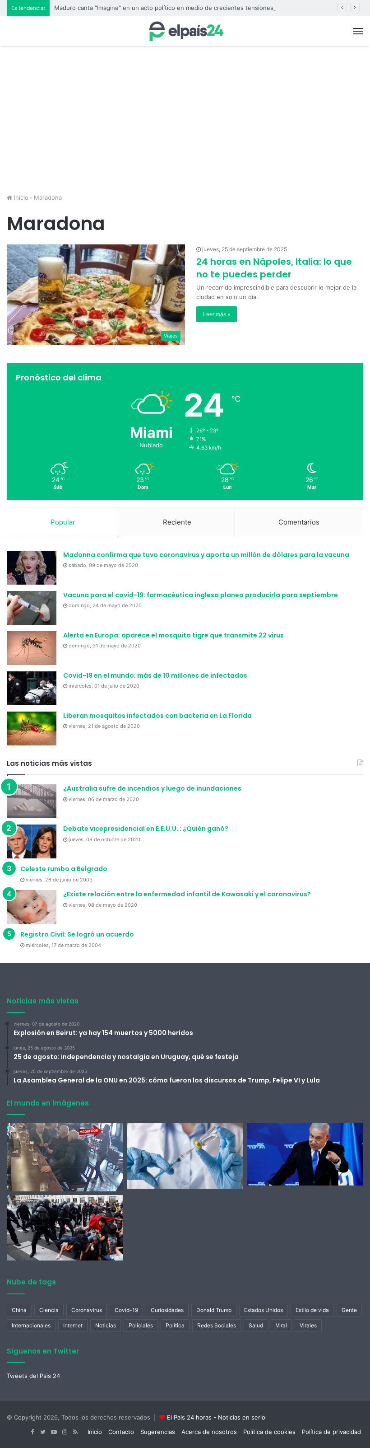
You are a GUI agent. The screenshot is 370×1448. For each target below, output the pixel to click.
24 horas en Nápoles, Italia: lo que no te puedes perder (274, 268)
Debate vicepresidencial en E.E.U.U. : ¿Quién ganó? (145, 828)
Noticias (105, 1325)
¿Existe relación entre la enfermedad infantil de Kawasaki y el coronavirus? (187, 894)
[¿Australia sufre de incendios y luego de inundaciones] (31, 801)
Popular (63, 522)
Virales (308, 1325)
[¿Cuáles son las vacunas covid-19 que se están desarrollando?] (185, 1156)
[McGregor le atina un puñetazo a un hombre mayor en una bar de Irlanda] (65, 1157)
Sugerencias (157, 1431)
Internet (73, 1325)
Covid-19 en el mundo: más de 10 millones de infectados (155, 675)
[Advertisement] (185, 123)
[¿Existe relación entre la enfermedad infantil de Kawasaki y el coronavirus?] (31, 907)
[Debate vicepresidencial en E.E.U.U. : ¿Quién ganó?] (31, 841)
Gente (349, 1310)
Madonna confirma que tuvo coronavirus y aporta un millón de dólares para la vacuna (206, 554)
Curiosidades (167, 1310)
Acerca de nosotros (209, 1431)
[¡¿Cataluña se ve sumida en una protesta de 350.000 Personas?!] (65, 1228)
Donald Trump (213, 1310)
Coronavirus (86, 1310)
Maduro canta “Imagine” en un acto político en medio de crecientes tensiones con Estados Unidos (193, 7)
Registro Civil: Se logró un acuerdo (77, 934)
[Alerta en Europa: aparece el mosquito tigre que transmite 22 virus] (31, 648)
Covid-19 (126, 1310)
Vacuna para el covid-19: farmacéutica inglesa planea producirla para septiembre (200, 595)
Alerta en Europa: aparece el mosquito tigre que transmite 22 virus (173, 635)
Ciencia (49, 1310)
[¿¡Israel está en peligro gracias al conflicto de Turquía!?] (305, 1154)
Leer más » (216, 314)
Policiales (141, 1325)
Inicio (20, 197)
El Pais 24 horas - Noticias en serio (216, 1417)
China (19, 1310)
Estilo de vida (312, 1310)
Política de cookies (269, 1431)
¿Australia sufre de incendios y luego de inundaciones (152, 788)
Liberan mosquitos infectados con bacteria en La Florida (157, 715)
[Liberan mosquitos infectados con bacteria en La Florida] (31, 728)
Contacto (121, 1431)
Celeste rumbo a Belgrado (63, 868)
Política (175, 1325)
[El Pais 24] (185, 31)
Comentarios (298, 522)
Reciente (177, 522)
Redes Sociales (216, 1325)
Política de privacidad (331, 1431)
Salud (256, 1325)
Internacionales (31, 1325)
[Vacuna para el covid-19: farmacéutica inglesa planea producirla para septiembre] (31, 608)
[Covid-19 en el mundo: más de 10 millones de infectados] (31, 688)
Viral (281, 1325)
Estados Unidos (263, 1310)
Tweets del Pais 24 (33, 1375)
